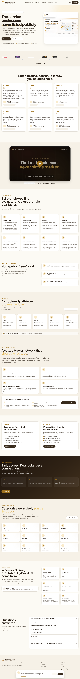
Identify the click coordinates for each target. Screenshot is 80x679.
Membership (43, 666)
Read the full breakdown (70, 309)
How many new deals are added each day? (41, 622)
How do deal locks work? (36, 629)
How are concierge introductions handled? (41, 647)
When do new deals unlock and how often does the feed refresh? (46, 643)
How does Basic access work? (38, 639)
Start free (75, 2)
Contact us (4, 630)
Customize (49, 674)
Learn (56, 2)
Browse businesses (28, 2)
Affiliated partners (64, 662)
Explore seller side (49, 446)
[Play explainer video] (40, 164)
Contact (62, 666)
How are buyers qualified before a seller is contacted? (43, 625)
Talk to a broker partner (68, 402)
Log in (69, 2)
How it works (44, 661)
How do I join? (34, 636)
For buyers (37, 2)
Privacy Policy (64, 668)
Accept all (60, 674)
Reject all (54, 674)
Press (62, 664)
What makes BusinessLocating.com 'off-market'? (43, 618)
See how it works (17, 38)
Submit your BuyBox (71, 517)
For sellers (50, 2)
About (62, 661)
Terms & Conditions (65, 669)
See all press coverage (40, 63)
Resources (43, 668)
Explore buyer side (9, 446)
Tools (43, 2)
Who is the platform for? (36, 632)
